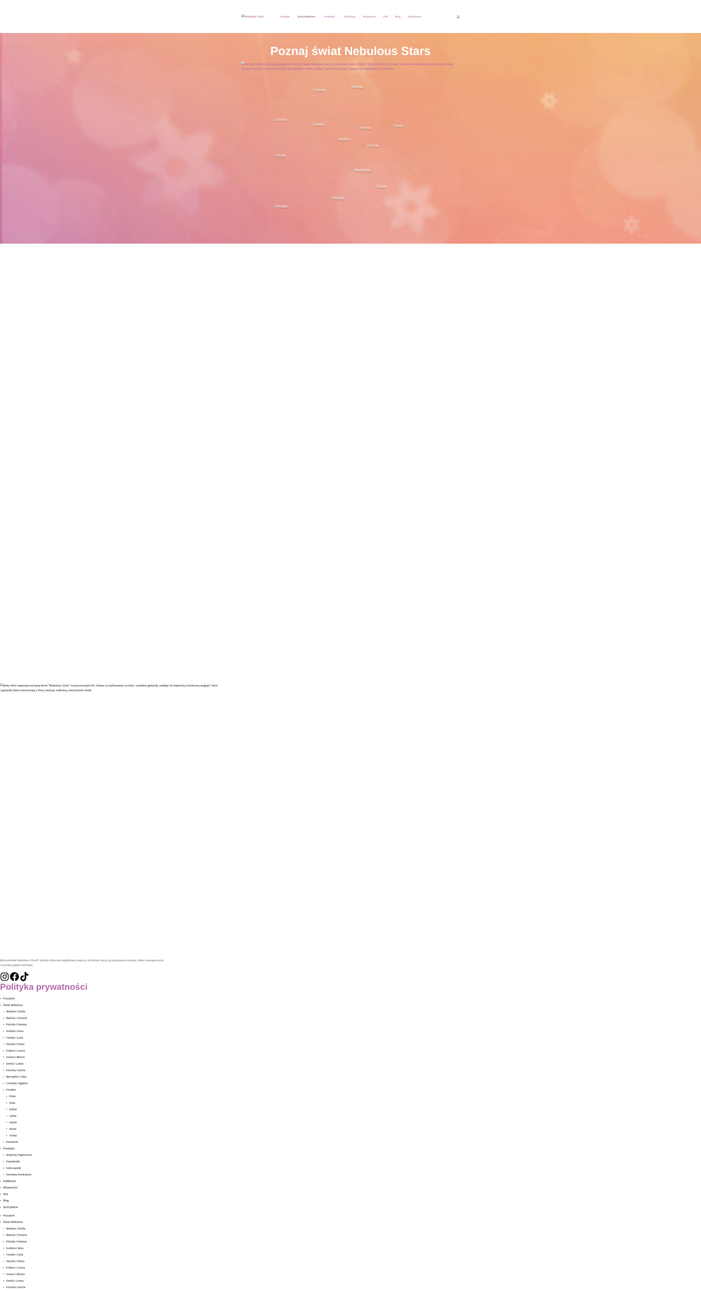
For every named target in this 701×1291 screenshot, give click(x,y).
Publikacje (9, 1181)
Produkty (9, 1148)
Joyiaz (13, 1122)
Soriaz (13, 1135)
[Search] (451, 16)
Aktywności (10, 1187)
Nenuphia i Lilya (16, 1076)
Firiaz (12, 1096)
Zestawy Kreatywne (19, 1174)
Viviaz (12, 1129)
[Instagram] (4, 976)
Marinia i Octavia (16, 1018)
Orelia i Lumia (14, 1063)
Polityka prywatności (43, 987)
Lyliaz (12, 1116)
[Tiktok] (24, 976)
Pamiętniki (13, 1161)
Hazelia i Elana (15, 1044)
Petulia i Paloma (16, 1024)
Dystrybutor (10, 1207)
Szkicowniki (13, 1168)
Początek (9, 998)
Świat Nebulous (13, 1005)
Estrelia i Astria (15, 1070)
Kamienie (12, 1142)
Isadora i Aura (14, 1031)
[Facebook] (14, 976)
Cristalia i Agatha (17, 1083)
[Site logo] (252, 16)
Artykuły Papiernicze (19, 1155)
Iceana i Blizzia (15, 1057)
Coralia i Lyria (14, 1037)
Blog (6, 1200)
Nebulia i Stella (15, 1011)
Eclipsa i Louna (15, 1050)
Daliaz (13, 1109)
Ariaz (12, 1103)
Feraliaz (11, 1089)
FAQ (5, 1194)
